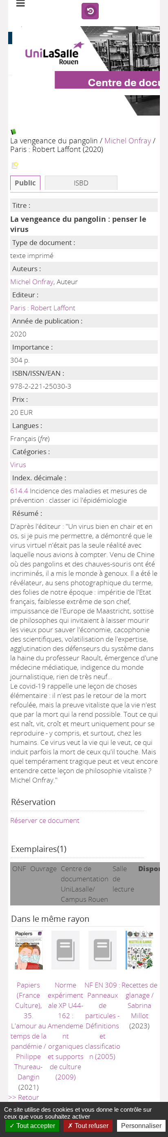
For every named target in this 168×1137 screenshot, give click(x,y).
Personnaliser (141, 1125)
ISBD (81, 182)
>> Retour (23, 1097)
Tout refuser (90, 1125)
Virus (18, 464)
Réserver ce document (45, 820)
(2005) (102, 1020)
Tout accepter (35, 1125)
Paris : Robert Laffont (42, 307)
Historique (90, 11)
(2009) (66, 1030)
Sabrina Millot (139, 1010)
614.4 (19, 490)
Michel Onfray (127, 140)
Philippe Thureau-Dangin (28, 1066)
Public (25, 182)
